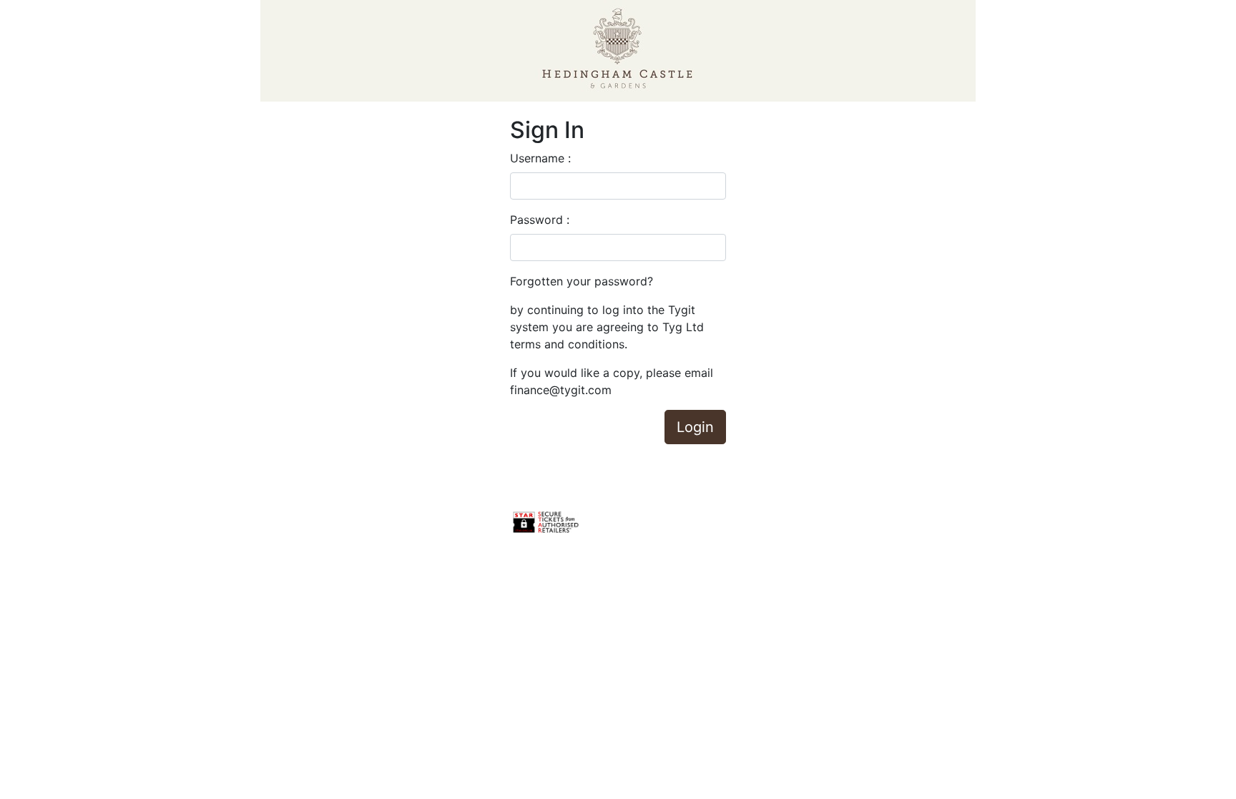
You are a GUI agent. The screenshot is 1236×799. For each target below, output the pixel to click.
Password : (539, 219)
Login (695, 427)
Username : (540, 158)
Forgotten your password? (581, 281)
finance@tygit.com (561, 390)
